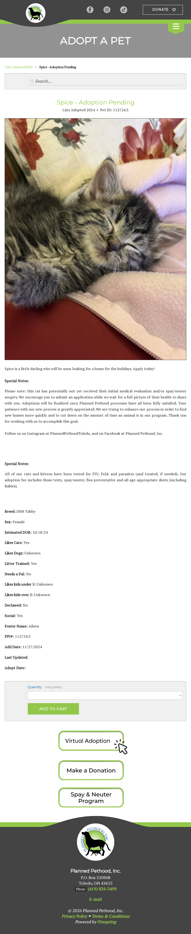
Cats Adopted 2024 (18, 67)
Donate (160, 9)
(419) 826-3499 (102, 888)
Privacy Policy (74, 916)
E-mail (95, 899)
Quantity (35, 687)
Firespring (106, 921)
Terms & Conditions (111, 916)
